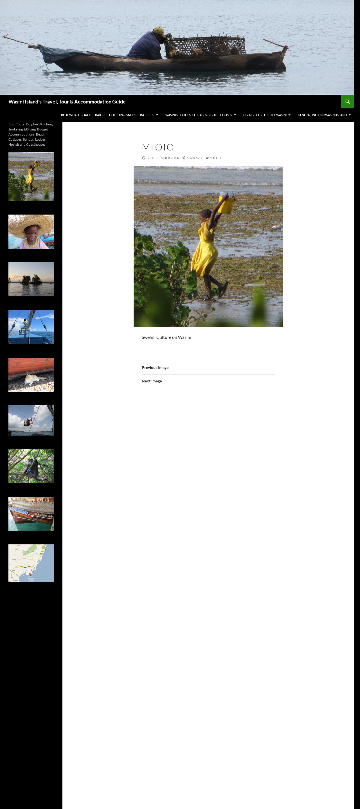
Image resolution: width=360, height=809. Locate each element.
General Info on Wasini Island (322, 115)
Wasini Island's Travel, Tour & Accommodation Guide (67, 101)
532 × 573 (194, 158)
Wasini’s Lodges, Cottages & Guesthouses (198, 115)
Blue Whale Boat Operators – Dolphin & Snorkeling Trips (107, 115)
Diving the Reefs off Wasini (265, 115)
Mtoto (215, 158)
